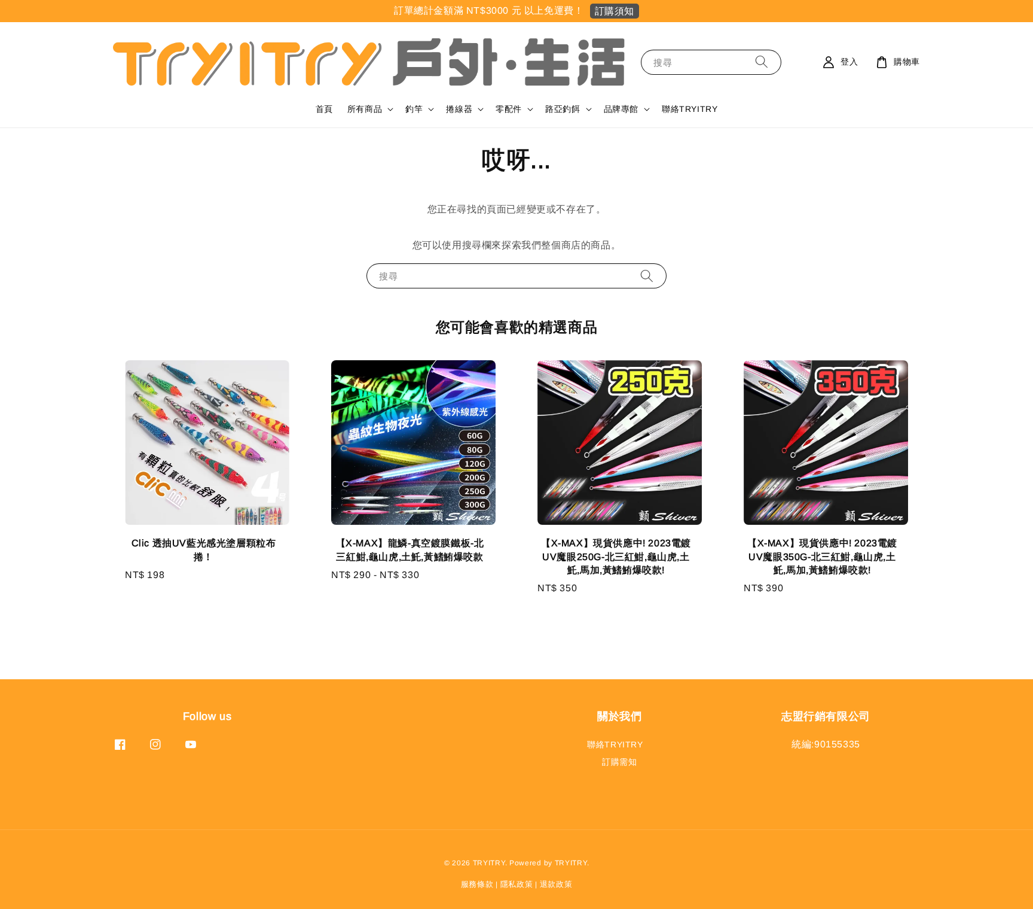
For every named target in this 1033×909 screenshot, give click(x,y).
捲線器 (459, 109)
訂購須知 (614, 11)
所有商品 (364, 109)
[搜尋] (761, 62)
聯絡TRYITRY (689, 109)
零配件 (509, 109)
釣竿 (414, 109)
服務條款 (477, 884)
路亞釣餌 (562, 109)
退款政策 (556, 884)
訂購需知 (619, 762)
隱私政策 (516, 884)
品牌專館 (621, 109)
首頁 (324, 109)
